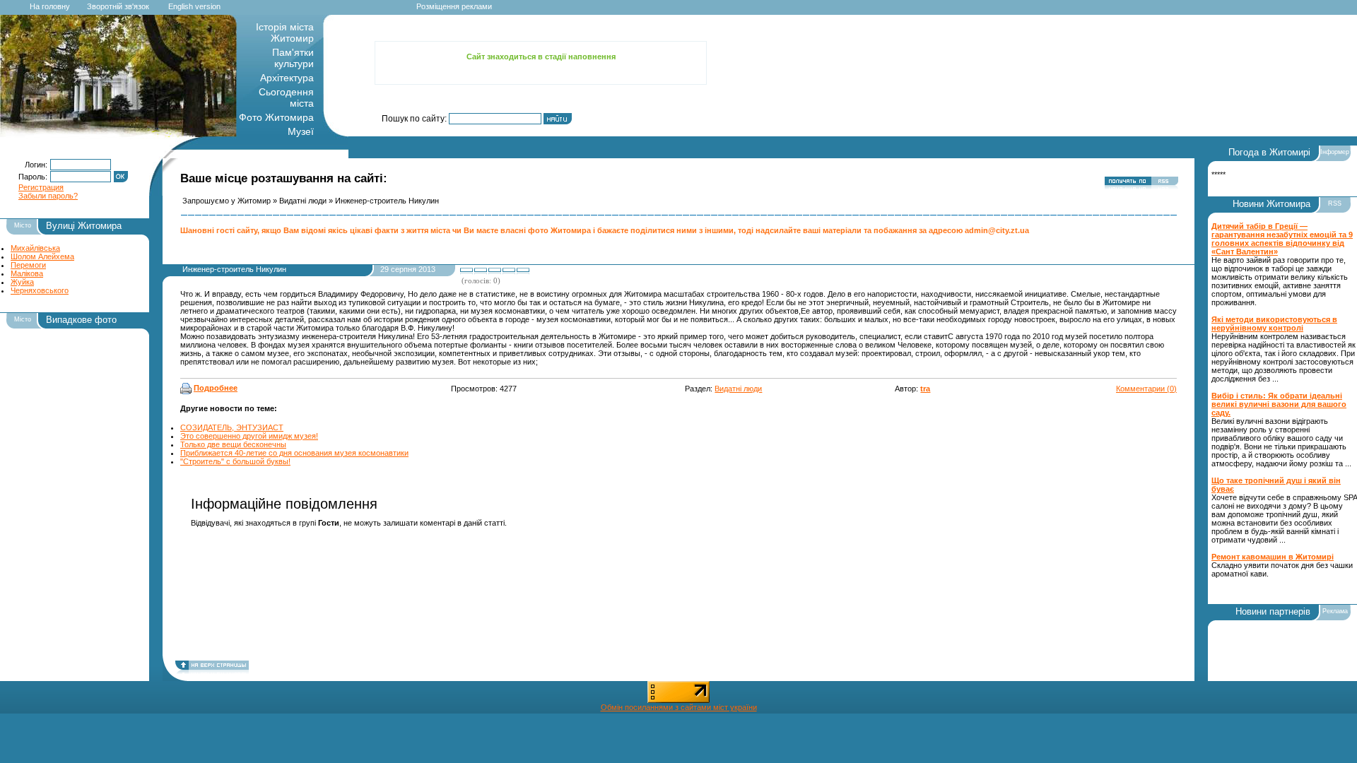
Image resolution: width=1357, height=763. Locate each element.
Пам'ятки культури (293, 58)
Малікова (27, 273)
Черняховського (40, 290)
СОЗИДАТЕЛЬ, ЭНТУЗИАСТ (231, 427)
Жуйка (22, 282)
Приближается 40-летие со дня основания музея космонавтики (294, 453)
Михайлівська (35, 248)
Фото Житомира (276, 117)
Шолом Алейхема (42, 256)
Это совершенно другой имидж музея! (249, 436)
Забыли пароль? (48, 195)
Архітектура (287, 77)
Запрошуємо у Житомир (226, 200)
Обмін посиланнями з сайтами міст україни (679, 707)
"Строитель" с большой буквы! (235, 461)
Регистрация (41, 187)
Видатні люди (303, 200)
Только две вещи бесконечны (233, 444)
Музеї (301, 131)
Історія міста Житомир (285, 32)
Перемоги (28, 265)
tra (925, 388)
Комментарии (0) (1146, 388)
